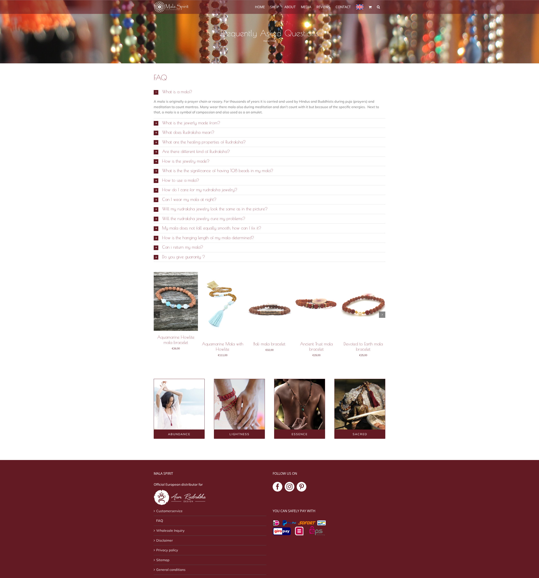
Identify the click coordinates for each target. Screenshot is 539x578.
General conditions (170, 569)
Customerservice (169, 511)
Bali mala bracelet (269, 343)
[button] (378, 6)
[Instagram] (289, 487)
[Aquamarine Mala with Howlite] (223, 274)
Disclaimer (164, 540)
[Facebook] (277, 487)
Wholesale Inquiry (170, 530)
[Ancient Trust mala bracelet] (316, 274)
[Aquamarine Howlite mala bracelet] (176, 274)
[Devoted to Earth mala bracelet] (363, 274)
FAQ (159, 520)
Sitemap (162, 560)
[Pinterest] (301, 487)
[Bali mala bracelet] (269, 274)
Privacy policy (167, 550)
